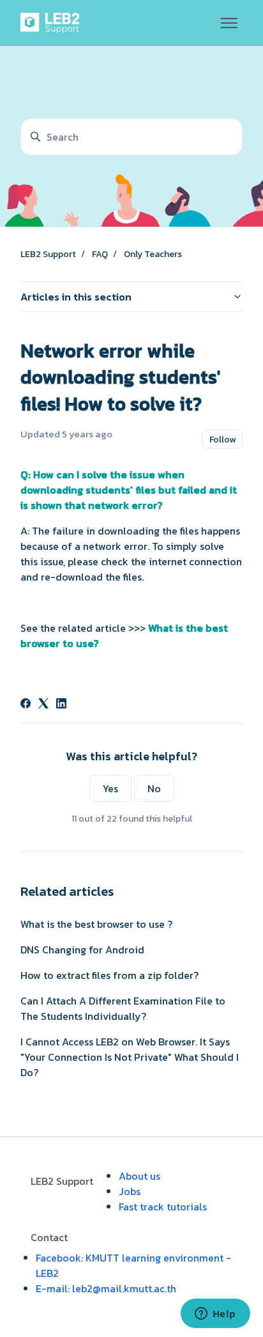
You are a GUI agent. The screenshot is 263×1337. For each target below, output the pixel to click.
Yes (110, 788)
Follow (222, 439)
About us (139, 1176)
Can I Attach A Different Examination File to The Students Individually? (122, 1008)
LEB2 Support (48, 254)
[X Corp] (43, 704)
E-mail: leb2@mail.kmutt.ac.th (106, 1288)
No (154, 788)
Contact (49, 1237)
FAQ (100, 254)
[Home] (52, 23)
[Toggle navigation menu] (229, 23)
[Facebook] (25, 704)
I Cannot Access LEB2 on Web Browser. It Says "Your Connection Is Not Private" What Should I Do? (129, 1057)
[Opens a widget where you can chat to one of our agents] (215, 1315)
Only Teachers (153, 254)
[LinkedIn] (61, 704)
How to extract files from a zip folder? (109, 975)
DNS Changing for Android (82, 949)
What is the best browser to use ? (96, 924)
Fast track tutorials (163, 1206)
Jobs (129, 1191)
